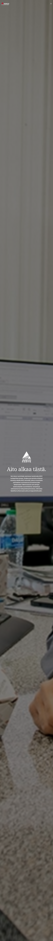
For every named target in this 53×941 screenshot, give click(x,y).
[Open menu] (51, 3)
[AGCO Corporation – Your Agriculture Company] (5, 3)
